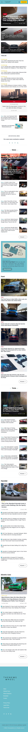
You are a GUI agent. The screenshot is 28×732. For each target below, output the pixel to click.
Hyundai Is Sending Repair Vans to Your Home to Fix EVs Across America (14, 552)
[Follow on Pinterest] (15, 143)
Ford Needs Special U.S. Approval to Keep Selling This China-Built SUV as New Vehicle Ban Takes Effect (13, 350)
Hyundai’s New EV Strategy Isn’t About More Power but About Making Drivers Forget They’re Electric (13, 520)
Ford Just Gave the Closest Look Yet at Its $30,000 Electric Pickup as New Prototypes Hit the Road (14, 376)
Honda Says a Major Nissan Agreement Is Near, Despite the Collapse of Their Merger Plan (13, 37)
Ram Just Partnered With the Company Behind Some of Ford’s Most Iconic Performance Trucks (9, 118)
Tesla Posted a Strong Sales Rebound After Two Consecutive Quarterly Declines (13, 50)
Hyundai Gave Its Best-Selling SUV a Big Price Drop (14, 546)
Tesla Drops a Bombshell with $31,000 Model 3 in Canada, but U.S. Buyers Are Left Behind (9, 457)
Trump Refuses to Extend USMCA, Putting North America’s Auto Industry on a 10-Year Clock (14, 86)
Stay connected (7, 269)
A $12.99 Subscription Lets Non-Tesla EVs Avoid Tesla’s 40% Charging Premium (12, 632)
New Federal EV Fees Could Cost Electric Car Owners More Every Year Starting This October (13, 607)
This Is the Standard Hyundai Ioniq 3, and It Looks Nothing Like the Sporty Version (13, 505)
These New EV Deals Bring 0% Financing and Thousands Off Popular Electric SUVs (13, 644)
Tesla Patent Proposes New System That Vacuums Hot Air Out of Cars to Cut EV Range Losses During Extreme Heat (10, 439)
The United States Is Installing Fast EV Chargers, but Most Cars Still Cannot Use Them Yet (13, 614)
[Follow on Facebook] (10, 143)
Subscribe (24, 2)
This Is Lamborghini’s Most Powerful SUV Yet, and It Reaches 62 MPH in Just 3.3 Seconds (9, 193)
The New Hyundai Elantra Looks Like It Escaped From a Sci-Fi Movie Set (9, 212)
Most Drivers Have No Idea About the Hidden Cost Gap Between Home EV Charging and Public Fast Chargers (13, 599)
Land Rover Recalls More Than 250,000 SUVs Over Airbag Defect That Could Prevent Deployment (9, 229)
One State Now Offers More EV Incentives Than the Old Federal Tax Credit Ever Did (12, 620)
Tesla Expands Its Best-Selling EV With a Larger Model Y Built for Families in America (13, 409)
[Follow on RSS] (18, 143)
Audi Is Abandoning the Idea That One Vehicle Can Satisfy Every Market (13, 18)
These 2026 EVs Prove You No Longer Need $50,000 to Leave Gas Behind (13, 626)
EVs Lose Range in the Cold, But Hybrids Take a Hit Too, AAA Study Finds (14, 650)
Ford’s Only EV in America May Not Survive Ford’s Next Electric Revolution (13, 324)
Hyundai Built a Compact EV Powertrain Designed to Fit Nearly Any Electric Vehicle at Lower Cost (12, 559)
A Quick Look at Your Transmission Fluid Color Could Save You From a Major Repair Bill (9, 184)
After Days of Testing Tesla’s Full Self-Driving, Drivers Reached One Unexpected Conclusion (9, 430)
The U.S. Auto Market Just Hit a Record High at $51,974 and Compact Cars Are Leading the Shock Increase (13, 172)
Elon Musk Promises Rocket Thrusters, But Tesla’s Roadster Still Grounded (8, 421)
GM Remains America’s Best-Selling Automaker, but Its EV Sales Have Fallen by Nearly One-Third (12, 80)
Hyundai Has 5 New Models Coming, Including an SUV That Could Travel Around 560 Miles (14, 540)
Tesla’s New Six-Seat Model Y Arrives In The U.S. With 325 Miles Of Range (14, 107)
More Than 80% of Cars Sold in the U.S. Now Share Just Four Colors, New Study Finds (9, 203)
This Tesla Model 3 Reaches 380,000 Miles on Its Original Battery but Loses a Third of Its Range (9, 466)
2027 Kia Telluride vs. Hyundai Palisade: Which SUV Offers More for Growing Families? (14, 534)
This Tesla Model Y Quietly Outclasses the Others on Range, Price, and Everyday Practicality (9, 448)
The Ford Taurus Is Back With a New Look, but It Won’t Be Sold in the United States (14, 300)
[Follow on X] (12, 143)
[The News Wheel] (7, 2)
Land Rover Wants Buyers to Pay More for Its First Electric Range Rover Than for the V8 (9, 221)
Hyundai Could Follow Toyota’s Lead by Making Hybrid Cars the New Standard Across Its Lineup (14, 513)
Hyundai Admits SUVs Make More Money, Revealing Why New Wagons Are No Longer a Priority (13, 527)
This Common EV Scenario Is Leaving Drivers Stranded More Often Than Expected (13, 638)
